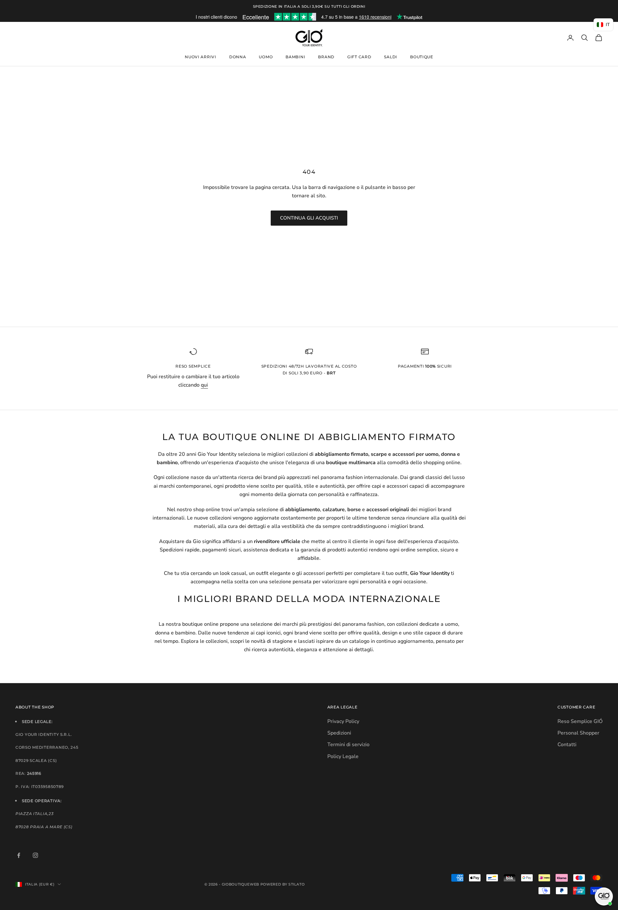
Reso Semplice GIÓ (580, 721)
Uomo (266, 56)
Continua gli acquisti (309, 218)
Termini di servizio (348, 744)
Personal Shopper (578, 732)
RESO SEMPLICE (193, 366)
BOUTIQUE (421, 56)
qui (204, 385)
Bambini (295, 56)
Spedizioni (339, 732)
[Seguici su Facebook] (18, 855)
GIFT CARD (359, 56)
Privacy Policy (343, 721)
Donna (237, 56)
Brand (326, 56)
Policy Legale (343, 756)
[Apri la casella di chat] (604, 896)
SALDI (390, 56)
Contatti (566, 744)
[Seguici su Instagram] (35, 855)
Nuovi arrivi (200, 56)
